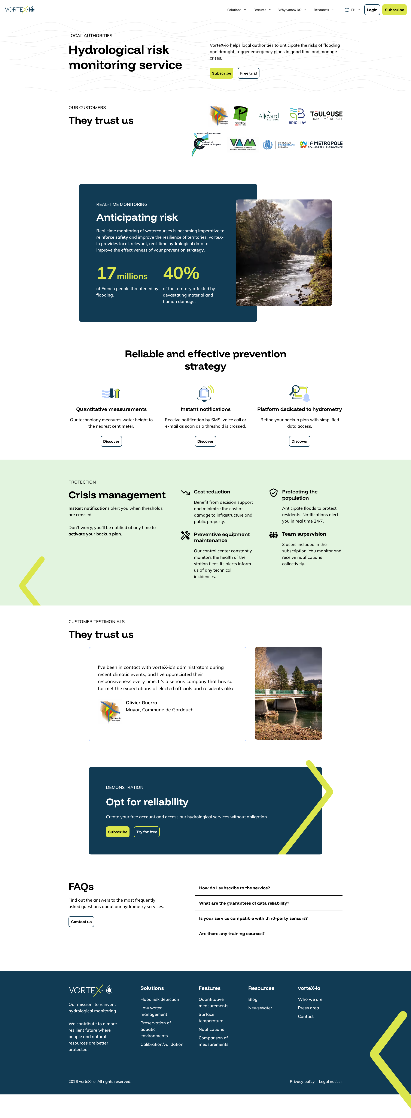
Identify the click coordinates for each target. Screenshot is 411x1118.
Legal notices (330, 1081)
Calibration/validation (161, 1044)
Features (259, 10)
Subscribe (394, 9)
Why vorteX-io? (290, 10)
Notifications (211, 1029)
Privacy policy (302, 1081)
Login (372, 9)
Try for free (146, 831)
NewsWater (260, 1007)
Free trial (248, 73)
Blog (253, 999)
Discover (111, 441)
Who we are (310, 999)
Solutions (234, 10)
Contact (306, 1016)
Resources (321, 10)
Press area (308, 1007)
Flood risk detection (159, 999)
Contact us (81, 921)
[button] (268, 888)
